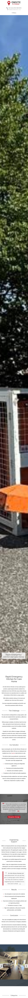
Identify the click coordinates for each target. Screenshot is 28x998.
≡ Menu (14, 12)
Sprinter (13, 753)
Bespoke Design (14, 817)
